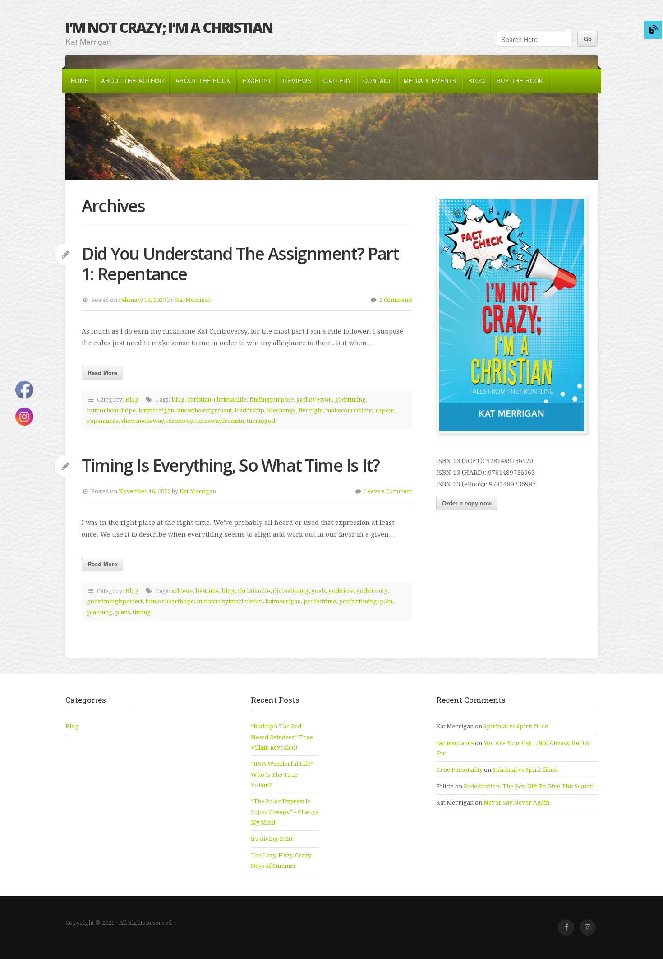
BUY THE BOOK (520, 80)
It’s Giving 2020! (272, 838)
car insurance (455, 743)
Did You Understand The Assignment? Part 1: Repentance (240, 263)
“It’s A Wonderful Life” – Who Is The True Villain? (284, 774)
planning (99, 612)
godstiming (350, 399)
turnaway (179, 420)
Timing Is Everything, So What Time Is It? (230, 465)
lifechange (281, 410)
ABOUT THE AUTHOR (132, 80)
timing (142, 612)
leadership (249, 410)
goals (318, 591)
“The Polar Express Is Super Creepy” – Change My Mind (284, 812)
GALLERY (337, 80)
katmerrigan (156, 410)
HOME (80, 80)
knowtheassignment (204, 410)
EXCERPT (257, 80)
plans (122, 612)
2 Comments (395, 300)
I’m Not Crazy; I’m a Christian (168, 27)
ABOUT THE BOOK (203, 80)
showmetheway (142, 420)
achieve (182, 591)
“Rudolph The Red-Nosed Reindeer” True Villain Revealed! (282, 737)
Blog (131, 399)
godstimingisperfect (115, 601)
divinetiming (290, 591)
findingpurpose (271, 399)
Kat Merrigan (193, 300)
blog (177, 399)
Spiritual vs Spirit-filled (515, 726)
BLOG (476, 80)
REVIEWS (297, 80)
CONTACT (377, 80)
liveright (311, 410)
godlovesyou (314, 399)
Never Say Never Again (516, 802)
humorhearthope (111, 410)
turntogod (261, 420)
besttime (207, 591)
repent (384, 410)
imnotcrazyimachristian (229, 601)
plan (386, 601)
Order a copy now (467, 503)
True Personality (459, 769)
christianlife (230, 399)
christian (199, 399)
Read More (102, 372)
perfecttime (320, 601)
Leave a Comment (388, 491)
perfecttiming (358, 601)
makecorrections (349, 410)
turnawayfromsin (219, 420)
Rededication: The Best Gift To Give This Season (529, 786)
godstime (341, 591)
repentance (103, 420)
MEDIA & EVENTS (430, 80)
